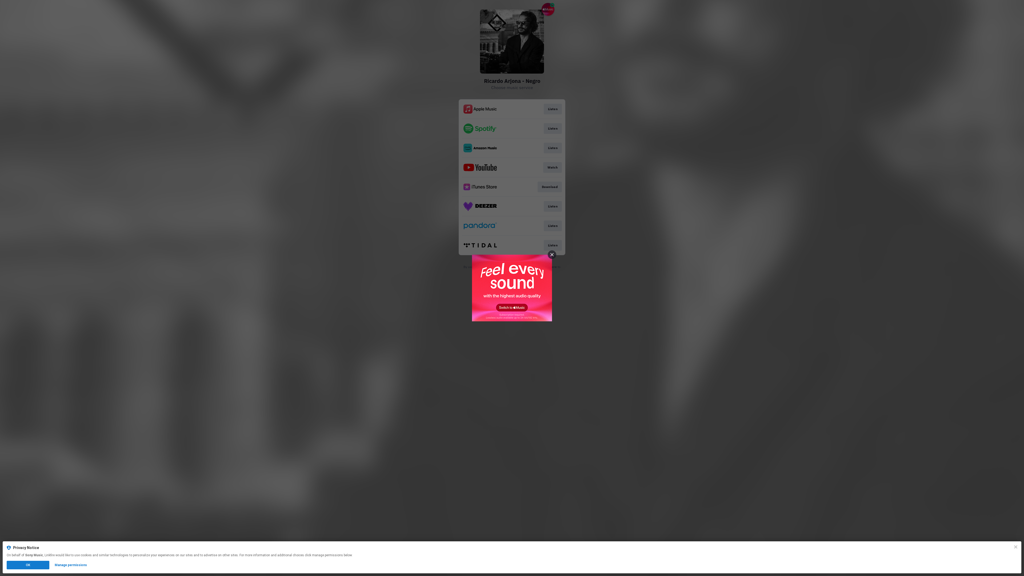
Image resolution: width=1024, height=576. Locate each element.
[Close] (1015, 547)
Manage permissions (71, 565)
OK (28, 565)
